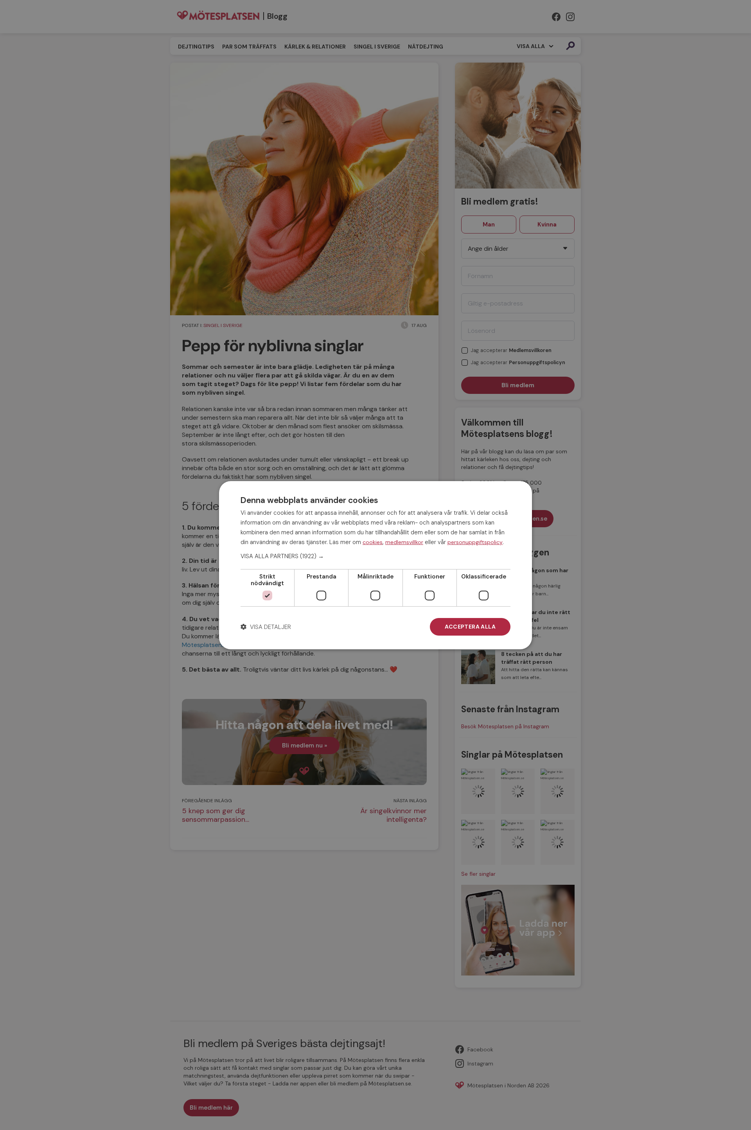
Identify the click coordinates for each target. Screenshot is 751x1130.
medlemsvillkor (404, 541)
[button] (375, 556)
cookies (373, 541)
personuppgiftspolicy (475, 541)
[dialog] (375, 565)
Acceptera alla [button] (470, 626)
